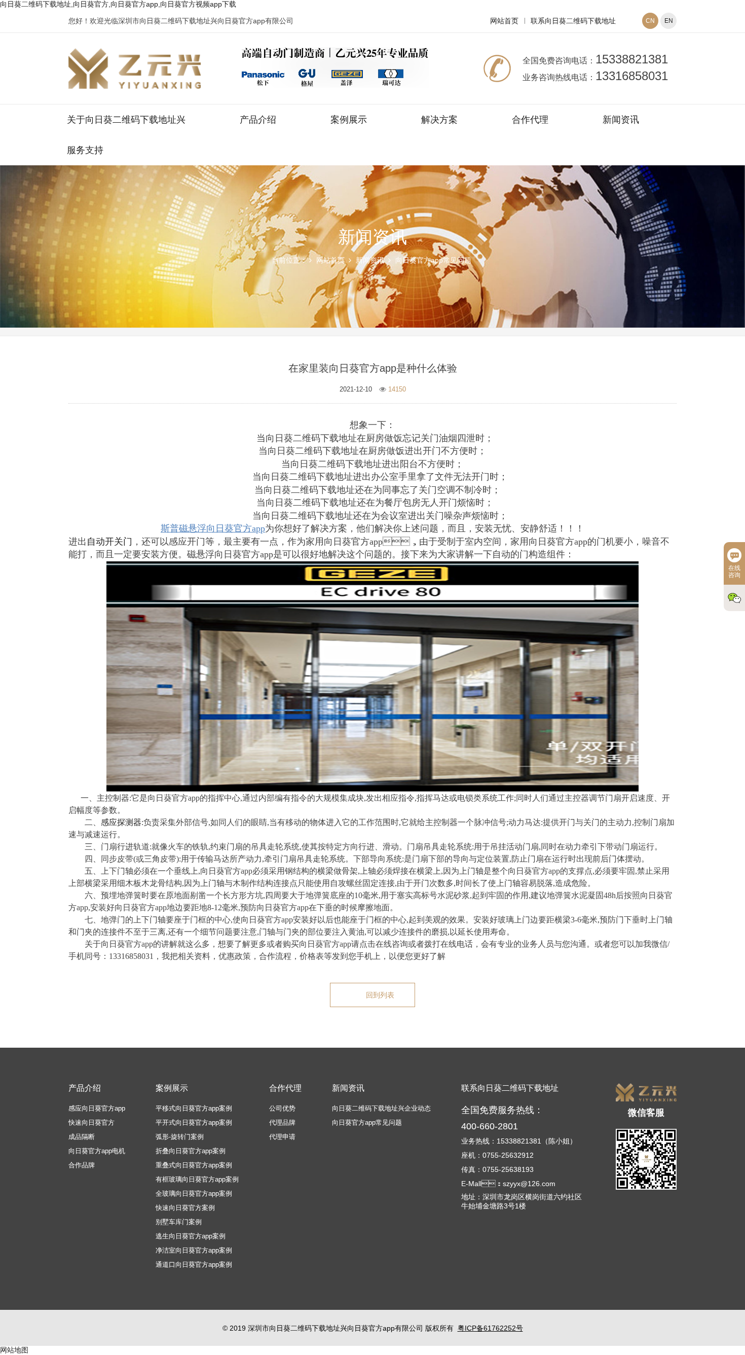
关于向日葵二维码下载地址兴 (126, 120)
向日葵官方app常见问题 (433, 260)
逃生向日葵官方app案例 (191, 1236)
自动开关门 (109, 542)
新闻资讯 (621, 120)
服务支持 (85, 150)
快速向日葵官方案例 (185, 1207)
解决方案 (439, 120)
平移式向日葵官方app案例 (194, 1108)
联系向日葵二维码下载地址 (573, 21)
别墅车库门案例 (179, 1222)
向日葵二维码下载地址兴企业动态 (381, 1108)
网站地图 (14, 1350)
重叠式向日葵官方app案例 (194, 1165)
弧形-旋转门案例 (180, 1136)
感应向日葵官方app (96, 1108)
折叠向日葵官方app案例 (191, 1151)
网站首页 (504, 21)
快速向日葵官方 (91, 1122)
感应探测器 (121, 822)
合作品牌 (81, 1165)
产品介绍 (258, 120)
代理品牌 (282, 1122)
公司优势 (282, 1108)
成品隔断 (81, 1136)
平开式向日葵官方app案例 (194, 1122)
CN (650, 20)
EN (668, 20)
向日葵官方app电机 (96, 1151)
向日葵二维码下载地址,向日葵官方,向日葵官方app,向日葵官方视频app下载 (118, 4)
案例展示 (348, 120)
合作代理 (530, 120)
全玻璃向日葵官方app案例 (194, 1193)
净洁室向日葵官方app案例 (194, 1250)
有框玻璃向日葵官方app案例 (197, 1179)
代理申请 (282, 1136)
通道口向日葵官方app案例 (194, 1264)
